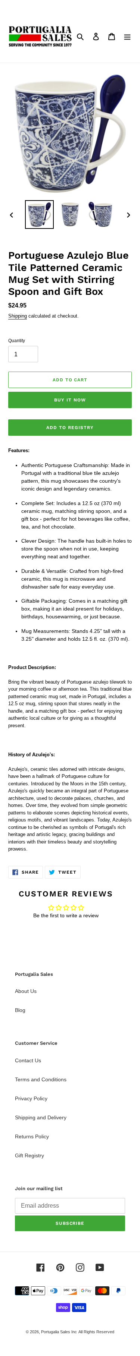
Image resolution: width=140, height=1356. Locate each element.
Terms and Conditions (40, 1079)
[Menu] (127, 36)
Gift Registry (29, 1155)
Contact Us (28, 1060)
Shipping (17, 316)
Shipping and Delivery (40, 1117)
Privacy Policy (31, 1098)
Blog (20, 1010)
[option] (39, 214)
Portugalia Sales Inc (59, 1332)
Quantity (16, 340)
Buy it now (70, 400)
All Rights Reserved (96, 1332)
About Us (26, 991)
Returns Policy (32, 1136)
